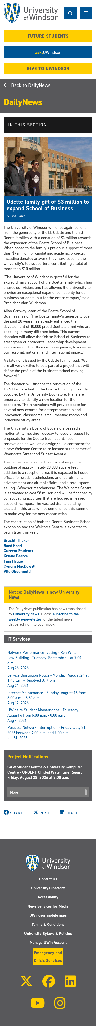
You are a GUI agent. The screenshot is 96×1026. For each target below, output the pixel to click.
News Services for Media (48, 906)
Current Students (18, 550)
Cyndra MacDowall (20, 566)
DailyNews (39, 85)
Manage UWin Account (48, 942)
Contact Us (48, 878)
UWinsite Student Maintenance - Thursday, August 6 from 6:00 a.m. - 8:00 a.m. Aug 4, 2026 (43, 715)
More (14, 792)
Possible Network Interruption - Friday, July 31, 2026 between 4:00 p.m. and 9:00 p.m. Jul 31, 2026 (46, 732)
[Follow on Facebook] (49, 984)
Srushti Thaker (16, 540)
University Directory (48, 888)
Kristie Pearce (16, 556)
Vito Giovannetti (17, 571)
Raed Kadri (13, 545)
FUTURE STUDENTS (48, 36)
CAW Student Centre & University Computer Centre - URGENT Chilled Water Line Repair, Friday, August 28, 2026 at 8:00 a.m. (44, 772)
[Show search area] (70, 13)
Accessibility (48, 897)
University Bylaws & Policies (48, 933)
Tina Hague (13, 561)
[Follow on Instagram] (60, 1006)
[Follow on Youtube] (37, 1006)
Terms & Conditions (48, 924)
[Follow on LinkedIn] (70, 984)
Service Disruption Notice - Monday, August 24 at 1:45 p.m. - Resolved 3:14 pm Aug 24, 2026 (48, 680)
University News (26, 614)
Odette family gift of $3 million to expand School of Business (48, 205)
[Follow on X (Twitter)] (26, 984)
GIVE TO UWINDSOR (48, 69)
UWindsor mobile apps (48, 915)
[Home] (31, 13)
